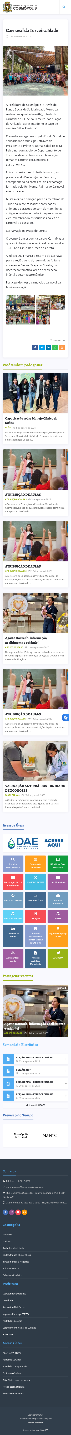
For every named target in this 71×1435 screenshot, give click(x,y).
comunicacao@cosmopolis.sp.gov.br (25, 1187)
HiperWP (44, 1430)
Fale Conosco (9, 1334)
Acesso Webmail (35, 1422)
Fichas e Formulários (13, 1393)
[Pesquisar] (64, 7)
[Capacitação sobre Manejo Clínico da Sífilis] (35, 393)
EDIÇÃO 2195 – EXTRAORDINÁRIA (34, 1094)
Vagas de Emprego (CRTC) (16, 1314)
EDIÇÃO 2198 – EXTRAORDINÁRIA (34, 1057)
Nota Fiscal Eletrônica (13, 1386)
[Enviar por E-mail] (62, 347)
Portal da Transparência (15, 1366)
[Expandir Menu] (55, 7)
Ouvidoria (8, 1300)
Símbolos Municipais (13, 1248)
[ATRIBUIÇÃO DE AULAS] (35, 469)
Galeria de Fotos (11, 1268)
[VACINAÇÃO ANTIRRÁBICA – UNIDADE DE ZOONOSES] (35, 761)
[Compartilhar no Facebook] (35, 347)
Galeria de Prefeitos (12, 1275)
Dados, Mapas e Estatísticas (17, 1254)
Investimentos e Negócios (16, 1261)
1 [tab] (58, 988)
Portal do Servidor (12, 1359)
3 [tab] (63, 988)
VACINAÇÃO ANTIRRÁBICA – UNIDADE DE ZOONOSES (35, 788)
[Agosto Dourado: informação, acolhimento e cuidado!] (35, 613)
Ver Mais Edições (35, 1105)
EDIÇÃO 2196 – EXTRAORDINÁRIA (34, 1082)
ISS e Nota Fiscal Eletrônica (16, 1379)
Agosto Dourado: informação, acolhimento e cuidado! (26, 640)
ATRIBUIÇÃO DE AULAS (23, 494)
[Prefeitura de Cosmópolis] (20, 7)
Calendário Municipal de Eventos (19, 1327)
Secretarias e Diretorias (14, 1293)
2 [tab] (60, 988)
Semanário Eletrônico (13, 1307)
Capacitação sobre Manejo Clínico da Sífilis (31, 420)
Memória (7, 1234)
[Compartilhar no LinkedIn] (48, 347)
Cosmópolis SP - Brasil (35, 1135)
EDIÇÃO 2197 (23, 1069)
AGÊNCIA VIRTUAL (12, 1352)
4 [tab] (65, 988)
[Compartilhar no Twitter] (42, 347)
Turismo (7, 1241)
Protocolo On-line (12, 1373)
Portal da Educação (12, 1320)
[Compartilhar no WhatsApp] (55, 347)
